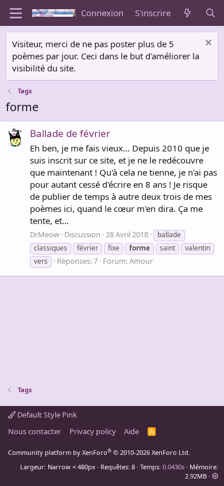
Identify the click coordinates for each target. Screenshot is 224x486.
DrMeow (44, 234)
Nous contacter (34, 431)
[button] (215, 476)
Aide (131, 431)
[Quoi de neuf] (187, 13)
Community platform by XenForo (99, 452)
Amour (141, 261)
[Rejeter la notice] (207, 44)
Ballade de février (70, 133)
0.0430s (173, 466)
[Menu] (15, 13)
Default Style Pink (46, 414)
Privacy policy (92, 431)
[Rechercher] (210, 13)
